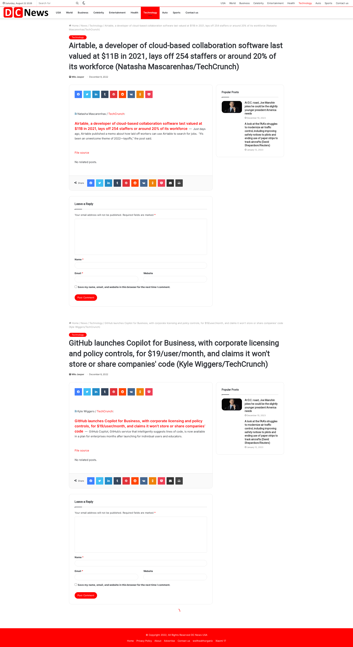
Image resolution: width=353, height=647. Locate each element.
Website (148, 273)
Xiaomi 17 (220, 640)
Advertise (169, 640)
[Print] (179, 183)
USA (223, 3)
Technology (305, 3)
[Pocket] (149, 94)
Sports (328, 3)
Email (79, 273)
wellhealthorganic (203, 640)
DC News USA (199, 634)
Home (75, 25)
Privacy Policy (144, 640)
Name (79, 259)
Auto (318, 3)
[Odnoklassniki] (140, 94)
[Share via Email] (170, 183)
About (157, 640)
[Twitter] (87, 94)
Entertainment (275, 3)
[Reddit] (122, 94)
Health (291, 3)
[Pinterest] (113, 94)
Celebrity (258, 3)
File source (82, 152)
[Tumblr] (104, 94)
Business (244, 3)
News (84, 25)
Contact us (342, 3)
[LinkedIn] (96, 94)
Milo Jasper (78, 76)
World (232, 3)
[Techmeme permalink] (76, 114)
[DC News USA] (26, 12)
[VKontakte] (131, 94)
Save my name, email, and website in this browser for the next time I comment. (124, 287)
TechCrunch (116, 114)
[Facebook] (78, 94)
